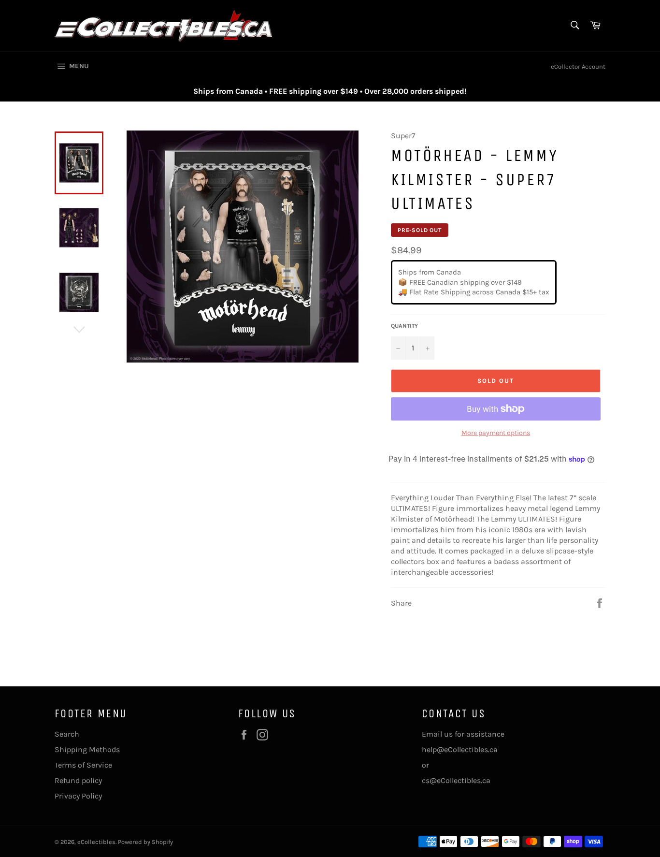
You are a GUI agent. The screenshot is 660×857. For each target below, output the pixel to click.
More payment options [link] (495, 433)
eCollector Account (578, 66)
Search (67, 734)
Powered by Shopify (145, 841)
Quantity (404, 325)
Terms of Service (83, 765)
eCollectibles (96, 841)
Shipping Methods (87, 749)
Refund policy (78, 780)
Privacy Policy (78, 795)
